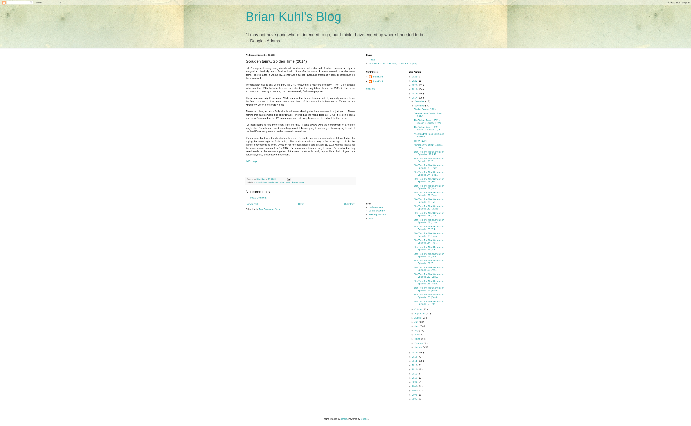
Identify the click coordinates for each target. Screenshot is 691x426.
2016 (414, 352)
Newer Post (252, 204)
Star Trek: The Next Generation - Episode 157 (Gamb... (429, 289)
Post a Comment (258, 198)
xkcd (371, 218)
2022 (414, 76)
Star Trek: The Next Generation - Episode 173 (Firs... (429, 180)
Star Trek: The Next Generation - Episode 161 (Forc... (429, 261)
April (416, 334)
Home (301, 204)
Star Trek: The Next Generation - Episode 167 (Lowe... (429, 221)
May (416, 330)
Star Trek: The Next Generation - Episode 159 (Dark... (429, 275)
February (419, 343)
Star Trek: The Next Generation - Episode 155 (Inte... (429, 302)
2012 (414, 369)
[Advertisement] (380, 147)
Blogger (364, 419)
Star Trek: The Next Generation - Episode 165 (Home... (429, 234)
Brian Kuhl (377, 76)
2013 (414, 365)
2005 (414, 399)
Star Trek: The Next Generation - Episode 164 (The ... (429, 241)
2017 (414, 98)
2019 (414, 89)
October (418, 309)
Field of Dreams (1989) (425, 109)
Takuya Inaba (298, 182)
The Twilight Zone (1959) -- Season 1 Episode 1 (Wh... (428, 121)
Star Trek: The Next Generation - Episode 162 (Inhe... (429, 255)
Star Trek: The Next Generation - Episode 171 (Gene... (429, 193)
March (417, 339)
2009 (414, 382)
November (419, 105)
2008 (414, 386)
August (418, 318)
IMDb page (251, 161)
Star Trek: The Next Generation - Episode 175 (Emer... (429, 166)
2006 (414, 395)
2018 (414, 93)
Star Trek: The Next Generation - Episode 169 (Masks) (429, 207)
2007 (414, 390)
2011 (414, 374)
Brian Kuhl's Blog (293, 17)
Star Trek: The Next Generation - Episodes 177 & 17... (429, 153)
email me (370, 89)
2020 (414, 85)
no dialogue (273, 182)
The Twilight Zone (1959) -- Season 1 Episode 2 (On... (428, 128)
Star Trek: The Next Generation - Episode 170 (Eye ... (429, 200)
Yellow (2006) (420, 141)
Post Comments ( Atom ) (270, 209)
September (420, 313)
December (419, 101)
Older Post (349, 204)
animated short (260, 182)
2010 (414, 378)
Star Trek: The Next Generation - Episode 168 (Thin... (429, 214)
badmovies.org (376, 207)
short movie (285, 182)
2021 (414, 81)
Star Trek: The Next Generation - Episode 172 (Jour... (429, 187)
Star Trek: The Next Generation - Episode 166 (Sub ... (429, 227)
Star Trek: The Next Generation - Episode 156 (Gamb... (429, 295)
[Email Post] (288, 179)
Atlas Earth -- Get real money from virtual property (393, 63)
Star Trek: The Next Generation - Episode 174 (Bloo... (429, 173)
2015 (414, 357)
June (417, 326)
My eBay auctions (377, 214)
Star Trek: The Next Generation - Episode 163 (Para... (429, 248)
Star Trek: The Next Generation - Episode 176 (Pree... (429, 159)
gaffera (343, 419)
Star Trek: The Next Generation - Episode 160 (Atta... (429, 268)
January (418, 347)
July (416, 322)
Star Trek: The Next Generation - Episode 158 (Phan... (429, 282)
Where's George (377, 210)
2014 (414, 361)
